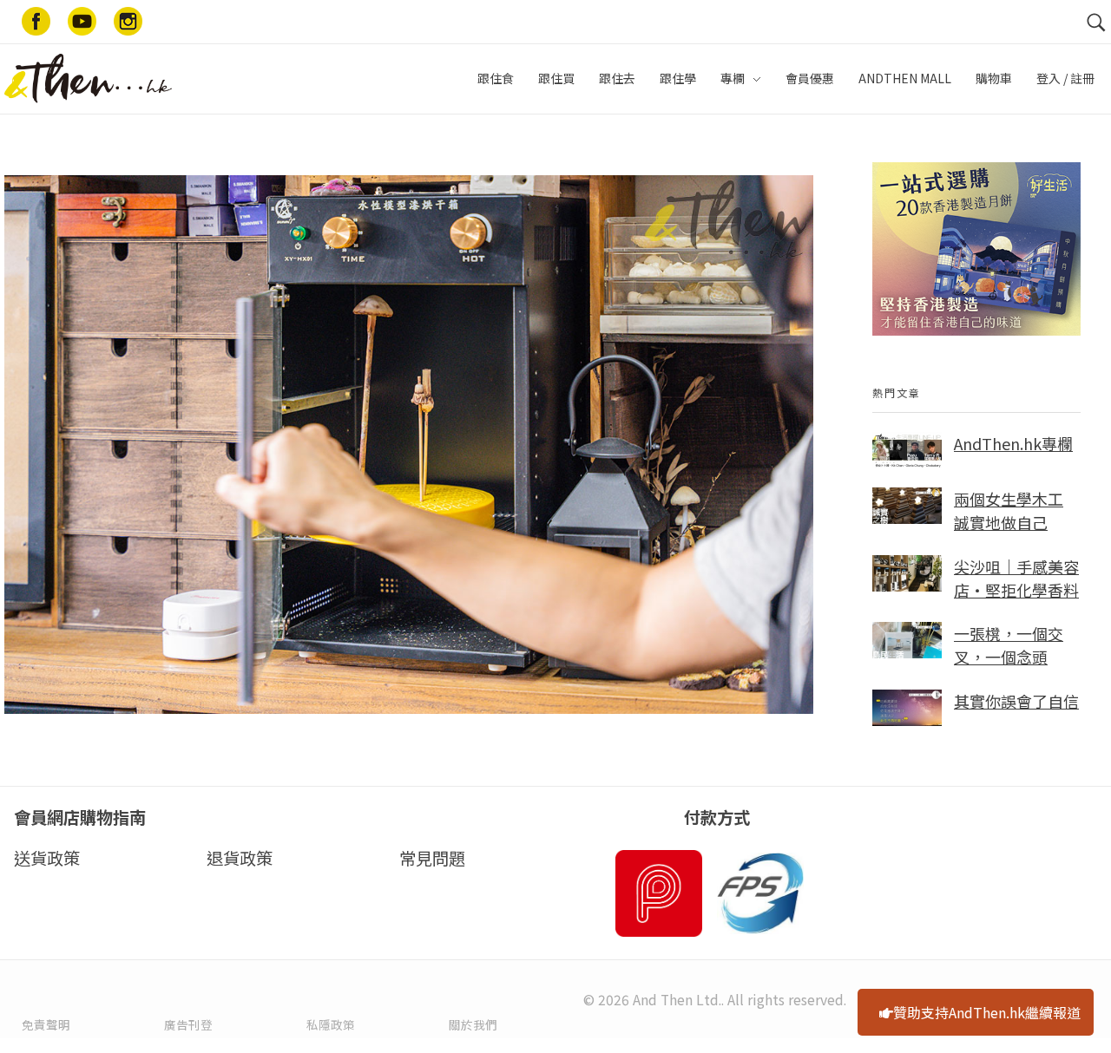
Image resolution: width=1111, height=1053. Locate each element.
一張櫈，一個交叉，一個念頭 (1008, 645)
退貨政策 (240, 858)
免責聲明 (46, 1024)
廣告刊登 (188, 1024)
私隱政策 (330, 1024)
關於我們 (473, 1024)
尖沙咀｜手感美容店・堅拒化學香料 (1016, 578)
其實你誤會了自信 (1016, 701)
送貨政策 (47, 858)
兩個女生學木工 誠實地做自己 (1008, 510)
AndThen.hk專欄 (1013, 443)
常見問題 (432, 858)
